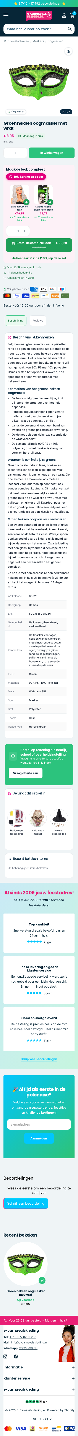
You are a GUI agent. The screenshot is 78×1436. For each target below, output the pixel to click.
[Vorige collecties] (11, 801)
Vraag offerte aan (25, 773)
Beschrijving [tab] (15, 320)
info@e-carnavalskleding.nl (29, 1342)
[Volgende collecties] (11, 840)
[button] (22, 153)
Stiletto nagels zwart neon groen (43, 208)
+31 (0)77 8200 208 (23, 1337)
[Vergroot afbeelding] (68, 51)
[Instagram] (5, 1356)
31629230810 (28, 1348)
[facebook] (16, 1356)
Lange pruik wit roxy (19, 208)
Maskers (38, 41)
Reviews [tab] (38, 320)
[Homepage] (4, 41)
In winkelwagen (51, 152)
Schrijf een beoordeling (25, 1203)
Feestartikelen (19, 41)
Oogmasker (55, 41)
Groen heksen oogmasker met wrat (25, 1292)
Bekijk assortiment (5, 15)
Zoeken (70, 29)
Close (39, 1367)
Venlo (60, 305)
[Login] (64, 15)
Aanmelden (39, 1138)
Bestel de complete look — (41, 245)
